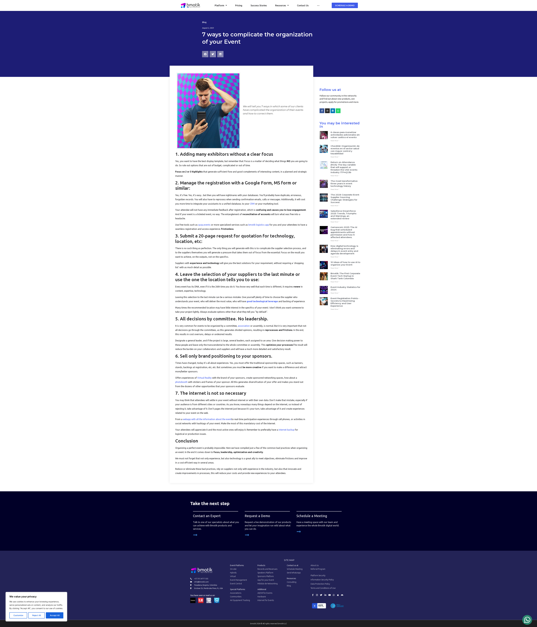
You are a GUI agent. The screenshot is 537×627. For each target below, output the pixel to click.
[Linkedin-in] (325, 595)
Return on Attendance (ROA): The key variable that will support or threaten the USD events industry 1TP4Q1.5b (344, 167)
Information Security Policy (322, 580)
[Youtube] (329, 595)
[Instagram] (327, 110)
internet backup (286, 429)
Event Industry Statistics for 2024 (345, 288)
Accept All (54, 615)
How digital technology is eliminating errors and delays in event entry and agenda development (344, 250)
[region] (36, 606)
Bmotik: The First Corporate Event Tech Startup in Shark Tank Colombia (345, 276)
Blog (204, 22)
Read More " (335, 141)
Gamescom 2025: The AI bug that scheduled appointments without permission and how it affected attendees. (344, 232)
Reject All (36, 615)
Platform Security (318, 575)
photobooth (181, 382)
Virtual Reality (204, 378)
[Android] (342, 595)
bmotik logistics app (258, 224)
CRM (252, 203)
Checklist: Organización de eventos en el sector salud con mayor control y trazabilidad (345, 150)
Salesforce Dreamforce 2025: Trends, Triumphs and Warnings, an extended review (343, 215)
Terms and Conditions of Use (323, 588)
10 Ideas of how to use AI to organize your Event (345, 263)
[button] (205, 54)
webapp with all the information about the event (207, 419)
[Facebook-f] (322, 110)
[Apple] (338, 595)
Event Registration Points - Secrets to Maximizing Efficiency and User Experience (345, 302)
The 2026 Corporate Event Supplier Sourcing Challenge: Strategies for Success (345, 198)
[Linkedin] (332, 110)
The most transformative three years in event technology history (344, 183)
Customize (18, 615)
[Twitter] (321, 595)
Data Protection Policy (320, 584)
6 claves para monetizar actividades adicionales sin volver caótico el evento (345, 135)
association (244, 326)
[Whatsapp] (338, 110)
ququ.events (204, 224)
